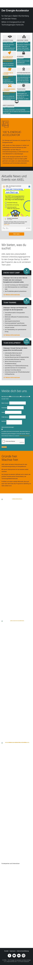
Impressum (13, 951)
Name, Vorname (5, 403)
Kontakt (6, 951)
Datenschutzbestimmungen (8, 427)
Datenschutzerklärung (23, 951)
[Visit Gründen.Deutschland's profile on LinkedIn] (5, 219)
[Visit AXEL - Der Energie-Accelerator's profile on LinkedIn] (4, 186)
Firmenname (4, 407)
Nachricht (4, 421)
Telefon (3, 412)
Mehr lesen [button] (6, 224)
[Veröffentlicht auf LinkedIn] (29, 187)
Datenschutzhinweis (24, 435)
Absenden (4, 447)
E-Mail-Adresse (5, 417)
